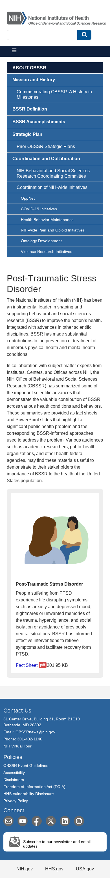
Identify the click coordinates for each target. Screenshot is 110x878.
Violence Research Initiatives (46, 251)
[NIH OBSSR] (57, 17)
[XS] (51, 821)
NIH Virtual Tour (17, 746)
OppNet (28, 198)
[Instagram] (79, 821)
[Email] (8, 821)
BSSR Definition (29, 109)
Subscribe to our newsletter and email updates (57, 844)
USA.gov (85, 868)
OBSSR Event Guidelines (25, 765)
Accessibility (14, 772)
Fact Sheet (27, 665)
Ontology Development (41, 241)
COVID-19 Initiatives (39, 209)
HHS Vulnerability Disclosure (28, 793)
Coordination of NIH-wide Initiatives (52, 187)
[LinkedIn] (65, 821)
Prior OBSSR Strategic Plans (46, 146)
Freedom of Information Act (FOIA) (34, 786)
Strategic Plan (27, 134)
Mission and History (33, 79)
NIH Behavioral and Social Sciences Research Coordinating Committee (53, 173)
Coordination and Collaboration (46, 158)
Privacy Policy (15, 800)
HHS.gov (54, 868)
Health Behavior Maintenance (47, 219)
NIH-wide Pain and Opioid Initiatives (53, 230)
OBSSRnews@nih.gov (35, 732)
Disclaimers (13, 779)
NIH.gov (24, 868)
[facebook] (37, 821)
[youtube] (22, 821)
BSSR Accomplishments (38, 121)
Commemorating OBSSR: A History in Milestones (54, 94)
